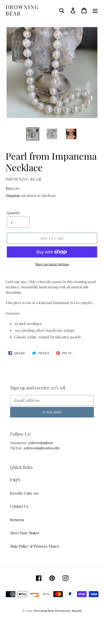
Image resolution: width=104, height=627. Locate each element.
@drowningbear (40, 442)
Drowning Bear (22, 10)
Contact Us (19, 506)
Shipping (12, 195)
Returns (17, 519)
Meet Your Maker (25, 532)
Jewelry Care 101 (24, 493)
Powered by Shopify (68, 611)
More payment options (52, 264)
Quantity (13, 213)
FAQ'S (15, 479)
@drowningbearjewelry (41, 448)
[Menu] (95, 10)
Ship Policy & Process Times (34, 546)
